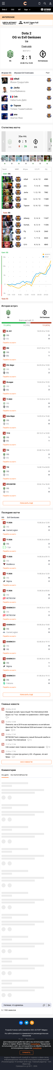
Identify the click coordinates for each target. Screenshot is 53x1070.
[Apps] (39, 3)
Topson (26, 206)
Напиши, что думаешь (13, 1005)
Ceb (25, 199)
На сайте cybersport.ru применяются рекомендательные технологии (26, 1035)
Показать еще (26, 503)
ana (25, 186)
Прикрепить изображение (44, 1005)
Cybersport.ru (21, 1066)
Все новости (26, 762)
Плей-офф (26, 46)
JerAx (26, 192)
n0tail (26, 179)
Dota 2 (4, 10)
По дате (5, 775)
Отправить (49, 1005)
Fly (25, 231)
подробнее (35, 1044)
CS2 (12, 10)
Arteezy (26, 218)
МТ (19, 10)
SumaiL (26, 225)
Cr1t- (25, 244)
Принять (26, 1053)
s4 (25, 238)
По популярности (19, 775)
